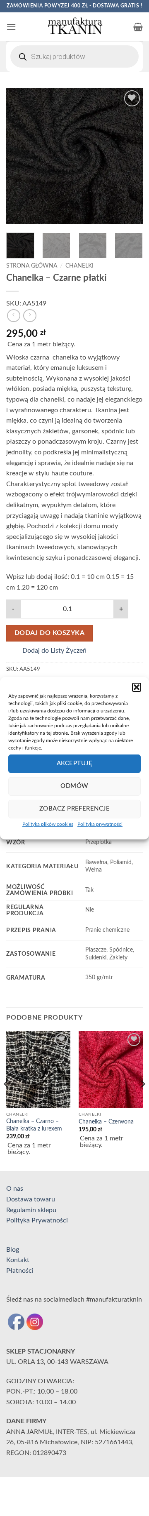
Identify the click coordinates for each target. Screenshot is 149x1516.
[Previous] (19, 156)
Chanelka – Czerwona (106, 1122)
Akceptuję (74, 763)
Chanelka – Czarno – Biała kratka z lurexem (34, 1125)
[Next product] (13, 315)
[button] (136, 687)
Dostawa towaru (30, 1199)
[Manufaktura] (74, 26)
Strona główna (31, 266)
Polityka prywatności (100, 823)
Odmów (74, 786)
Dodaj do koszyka (49, 633)
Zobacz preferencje (74, 809)
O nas (14, 1188)
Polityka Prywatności (37, 1220)
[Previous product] (29, 315)
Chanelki (79, 266)
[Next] (129, 156)
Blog (12, 1249)
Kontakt (17, 1260)
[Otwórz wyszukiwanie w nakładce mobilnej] (74, 56)
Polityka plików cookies (47, 823)
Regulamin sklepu (31, 1210)
